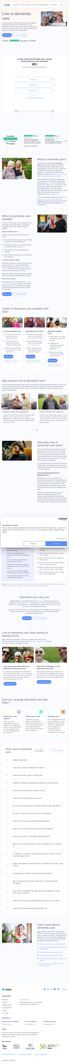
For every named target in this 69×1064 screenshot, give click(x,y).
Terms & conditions (40, 1054)
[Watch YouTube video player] (54, 19)
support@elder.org (49, 1024)
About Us (35, 5)
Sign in (63, 4)
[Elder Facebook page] (44, 989)
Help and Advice (44, 5)
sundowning (54, 194)
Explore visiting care (33, 361)
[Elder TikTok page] (51, 989)
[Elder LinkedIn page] (58, 989)
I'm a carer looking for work (34, 98)
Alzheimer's (59, 174)
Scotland (18, 603)
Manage (33, 543)
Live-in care (16, 5)
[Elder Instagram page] (48, 989)
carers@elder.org (30, 1024)
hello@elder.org (7, 1024)
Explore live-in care (11, 361)
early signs (49, 183)
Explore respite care (55, 365)
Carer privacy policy (26, 1054)
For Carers (54, 4)
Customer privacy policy (9, 1054)
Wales (27, 603)
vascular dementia (55, 176)
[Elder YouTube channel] (54, 989)
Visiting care (33, 90)
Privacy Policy (30, 530)
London (41, 601)
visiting (22, 267)
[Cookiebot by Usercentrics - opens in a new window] (59, 519)
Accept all (56, 543)
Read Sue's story (10, 684)
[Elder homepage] (7, 5)
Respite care (33, 85)
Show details (60, 538)
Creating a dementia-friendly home (51, 955)
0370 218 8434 (25, 999)
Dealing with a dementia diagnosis (51, 952)
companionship (35, 345)
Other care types (26, 5)
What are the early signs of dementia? (52, 944)
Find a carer (7, 35)
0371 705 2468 (20, 35)
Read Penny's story (44, 682)
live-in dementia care (38, 641)
